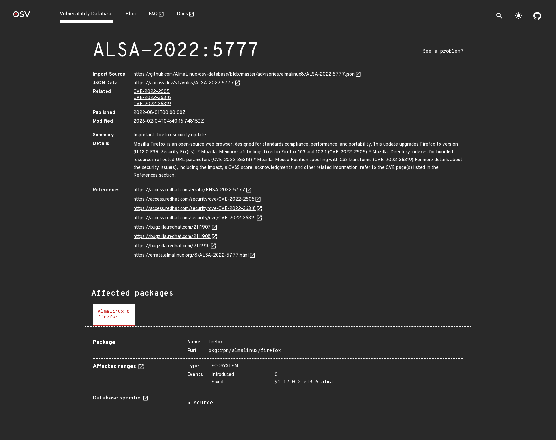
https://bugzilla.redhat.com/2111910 (172, 246)
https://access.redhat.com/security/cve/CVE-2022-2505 (194, 200)
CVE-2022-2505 (152, 92)
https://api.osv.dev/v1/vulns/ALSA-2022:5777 (184, 83)
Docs (182, 14)
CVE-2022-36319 (152, 104)
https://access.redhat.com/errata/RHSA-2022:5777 (189, 190)
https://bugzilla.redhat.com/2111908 (172, 237)
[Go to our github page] (537, 16)
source (203, 403)
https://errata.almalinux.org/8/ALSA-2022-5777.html (191, 255)
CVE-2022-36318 (152, 98)
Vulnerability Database (86, 14)
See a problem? (443, 52)
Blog (130, 14)
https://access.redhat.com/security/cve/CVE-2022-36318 (195, 209)
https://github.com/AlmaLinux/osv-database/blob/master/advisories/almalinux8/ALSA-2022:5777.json (244, 74)
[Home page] (21, 16)
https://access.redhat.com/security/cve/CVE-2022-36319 (195, 218)
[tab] (114, 315)
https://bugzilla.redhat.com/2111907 (172, 228)
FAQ (153, 14)
